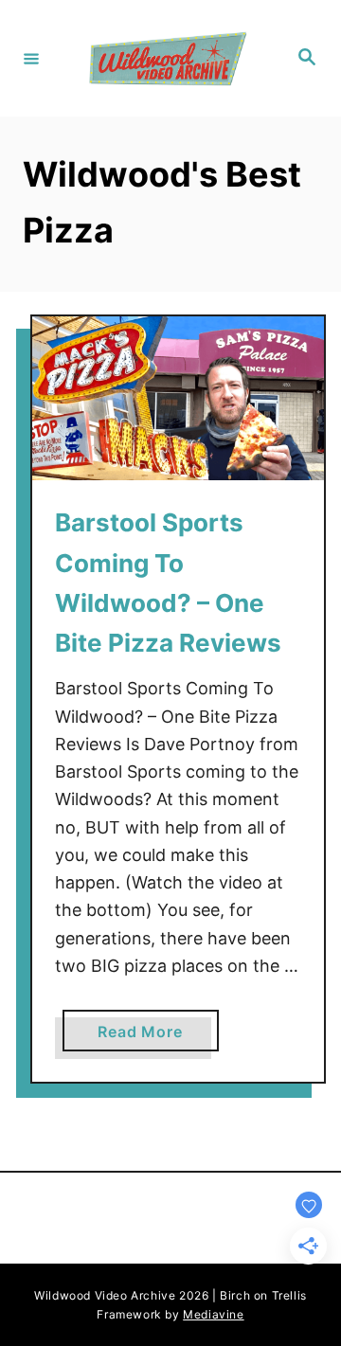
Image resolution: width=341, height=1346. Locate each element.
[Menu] (31, 58)
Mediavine (213, 1314)
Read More (147, 1036)
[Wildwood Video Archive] (168, 58)
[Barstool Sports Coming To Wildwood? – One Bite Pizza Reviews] (178, 398)
